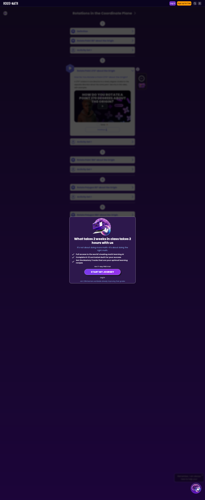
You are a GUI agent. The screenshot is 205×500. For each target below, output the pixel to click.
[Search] (195, 3)
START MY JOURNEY (102, 271)
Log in (102, 277)
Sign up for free (184, 3)
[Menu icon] (200, 3)
